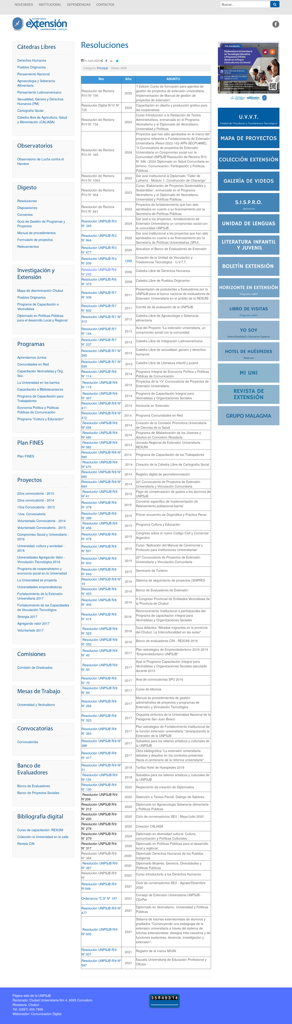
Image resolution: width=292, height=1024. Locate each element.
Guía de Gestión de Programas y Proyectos (41, 223)
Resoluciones (104, 45)
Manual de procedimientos (36, 232)
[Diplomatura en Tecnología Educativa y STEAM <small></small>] (248, 71)
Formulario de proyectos (35, 239)
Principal (102, 68)
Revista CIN (25, 843)
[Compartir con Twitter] (117, 61)
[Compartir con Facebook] (106, 61)
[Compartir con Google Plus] (112, 61)
